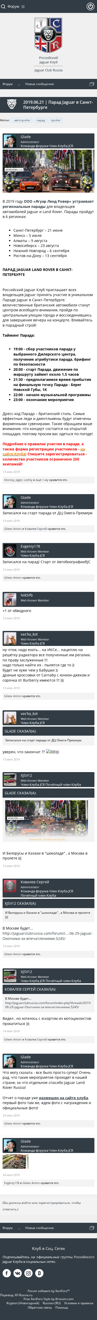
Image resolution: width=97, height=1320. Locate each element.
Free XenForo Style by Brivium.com (48, 1299)
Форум (13, 6)
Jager (19, 480)
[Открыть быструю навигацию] (92, 84)
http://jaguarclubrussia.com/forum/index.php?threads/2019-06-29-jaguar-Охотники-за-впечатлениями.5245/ (48, 1005)
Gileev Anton (12, 529)
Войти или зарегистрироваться (90, 8)
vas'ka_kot (29, 634)
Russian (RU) (52, 1303)
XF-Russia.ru (23, 1295)
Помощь (61, 1307)
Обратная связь (40, 1307)
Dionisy (9, 480)
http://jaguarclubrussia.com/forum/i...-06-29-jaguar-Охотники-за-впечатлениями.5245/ (48, 936)
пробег (56, 120)
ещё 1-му (42, 480)
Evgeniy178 (30, 546)
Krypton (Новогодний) (22, 1303)
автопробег (22, 120)
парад (40, 120)
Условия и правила (78, 1303)
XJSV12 (26, 775)
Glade (26, 137)
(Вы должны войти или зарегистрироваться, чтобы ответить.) (42, 1206)
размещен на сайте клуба (63, 1097)
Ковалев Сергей (36, 529)
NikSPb (27, 595)
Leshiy (28, 480)
